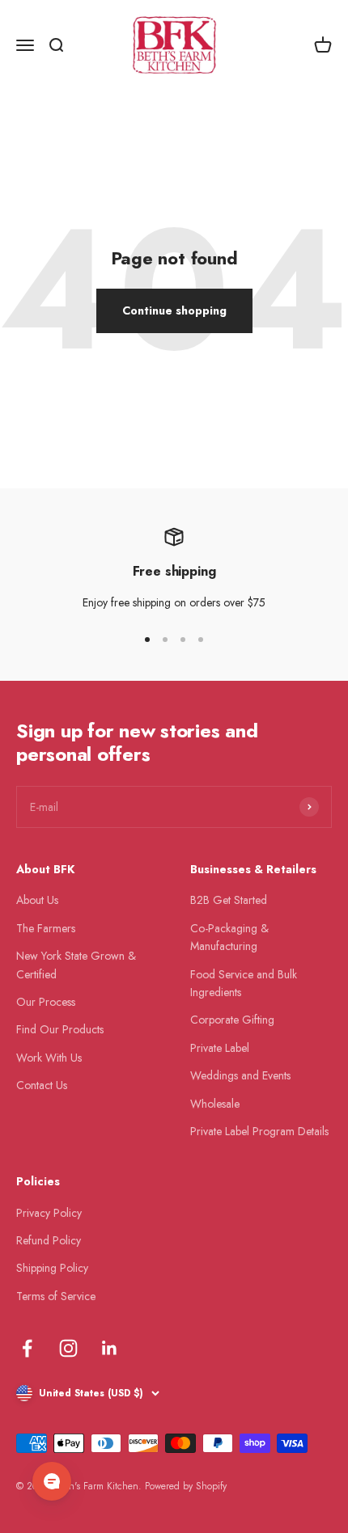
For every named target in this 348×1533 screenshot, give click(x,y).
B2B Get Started (228, 900)
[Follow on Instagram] (68, 1348)
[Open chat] (51, 1481)
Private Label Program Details (259, 1131)
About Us (37, 900)
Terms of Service (55, 1296)
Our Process (45, 1002)
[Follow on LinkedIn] (110, 1348)
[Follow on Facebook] (27, 1348)
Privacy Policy (49, 1213)
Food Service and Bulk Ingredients (243, 983)
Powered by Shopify (186, 1486)
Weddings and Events (240, 1075)
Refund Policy (48, 1240)
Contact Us (41, 1085)
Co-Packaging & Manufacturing (229, 937)
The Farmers (45, 928)
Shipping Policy (52, 1268)
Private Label (219, 1048)
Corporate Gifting (232, 1019)
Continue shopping (174, 310)
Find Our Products (60, 1029)
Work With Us (49, 1057)
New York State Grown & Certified (76, 965)
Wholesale (215, 1104)
